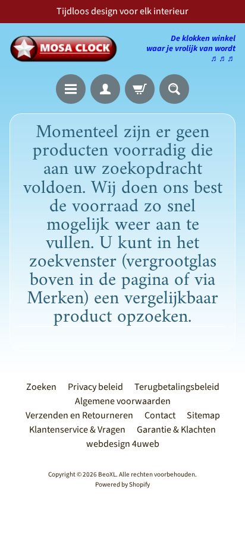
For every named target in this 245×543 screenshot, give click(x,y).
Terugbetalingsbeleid (176, 386)
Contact (160, 415)
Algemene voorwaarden (123, 401)
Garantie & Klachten (176, 429)
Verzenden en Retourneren (79, 415)
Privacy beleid (95, 386)
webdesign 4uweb (122, 443)
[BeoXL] (66, 49)
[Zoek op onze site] (174, 89)
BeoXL (107, 474)
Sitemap (203, 415)
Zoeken (41, 386)
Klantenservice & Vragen (77, 429)
